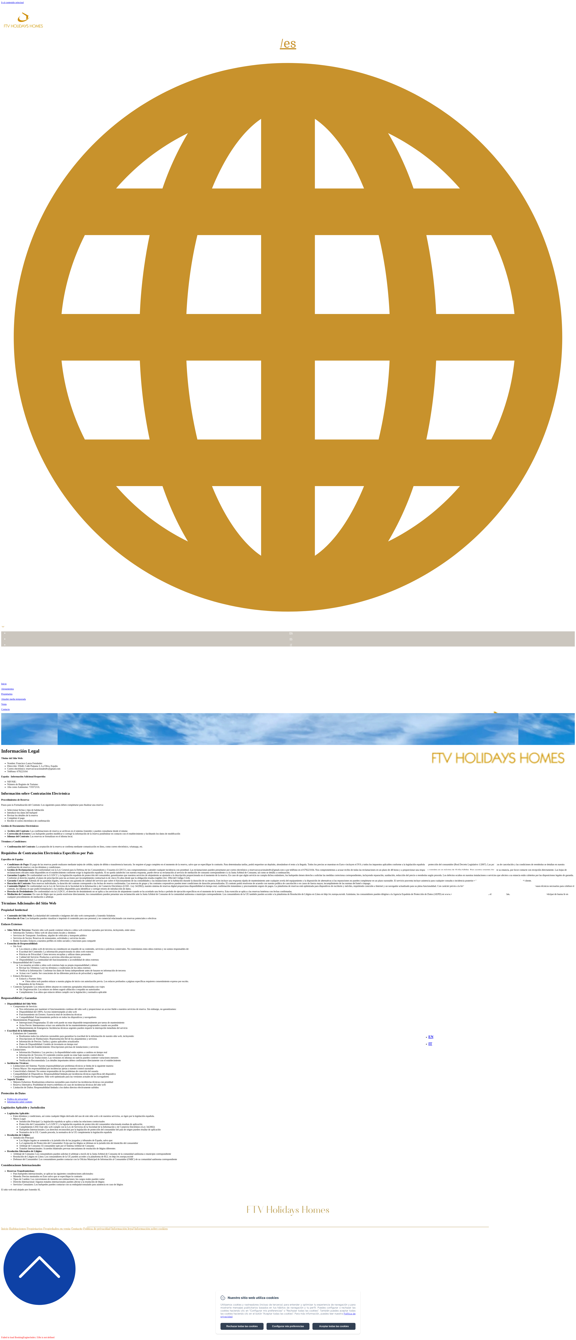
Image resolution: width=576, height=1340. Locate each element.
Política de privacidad (17, 1099)
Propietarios (288, 661)
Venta (288, 673)
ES (291, 639)
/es (288, 43)
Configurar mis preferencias (288, 1326)
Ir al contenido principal (12, 2)
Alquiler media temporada (288, 667)
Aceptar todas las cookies (334, 1326)
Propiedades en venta (56, 1228)
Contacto (288, 678)
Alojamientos (288, 656)
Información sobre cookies (19, 1102)
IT (291, 645)
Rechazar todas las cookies (242, 1326)
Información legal (122, 1228)
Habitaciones (17, 1228)
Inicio (288, 650)
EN (291, 633)
